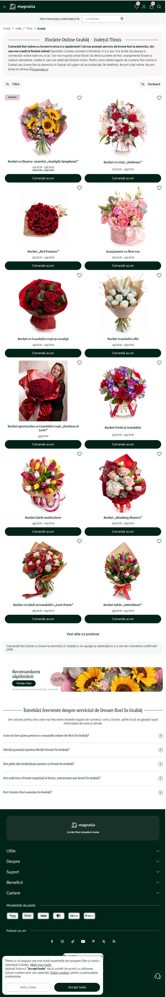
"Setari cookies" (60, 972)
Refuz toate (28, 987)
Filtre (15, 84)
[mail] (38, 69)
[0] (136, 7)
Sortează (154, 84)
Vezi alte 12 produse (83, 634)
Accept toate (77, 987)
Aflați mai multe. (41, 964)
